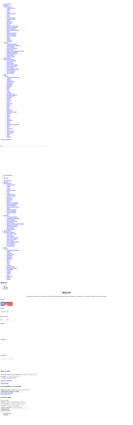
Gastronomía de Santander (13, 45)
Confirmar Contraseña (6, 407)
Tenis (8, 130)
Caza (8, 91)
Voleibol (9, 137)
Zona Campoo (10, 63)
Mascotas (3, 349)
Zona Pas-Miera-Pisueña (13, 69)
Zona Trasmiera (10, 73)
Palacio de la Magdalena (13, 26)
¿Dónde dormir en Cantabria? (8, 359)
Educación (3, 352)
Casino (8, 9)
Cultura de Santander (12, 44)
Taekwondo (10, 128)
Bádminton (9, 82)
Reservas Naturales (11, 35)
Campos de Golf (11, 8)
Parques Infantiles (11, 28)
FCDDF (9, 98)
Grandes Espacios (11, 19)
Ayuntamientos (7, 58)
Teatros (8, 38)
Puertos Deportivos (11, 34)
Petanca (9, 119)
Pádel (8, 114)
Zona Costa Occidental (12, 64)
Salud (2, 346)
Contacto (3, 328)
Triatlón (9, 134)
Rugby (8, 123)
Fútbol (8, 99)
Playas (8, 31)
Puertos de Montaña (11, 33)
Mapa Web (3, 332)
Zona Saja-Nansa (11, 70)
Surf (8, 127)
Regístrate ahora (5, 409)
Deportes (6, 76)
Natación (9, 113)
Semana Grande (11, 56)
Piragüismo (9, 120)
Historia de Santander (12, 48)
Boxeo (8, 89)
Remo (8, 121)
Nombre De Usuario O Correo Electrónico (11, 374)
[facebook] (2, 304)
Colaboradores (4, 333)
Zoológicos (9, 41)
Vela (8, 135)
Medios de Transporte (6, 344)
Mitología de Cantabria (12, 52)
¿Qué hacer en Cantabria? (7, 364)
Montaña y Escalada (12, 112)
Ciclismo (9, 92)
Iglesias (8, 20)
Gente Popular (10, 49)
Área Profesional (8, 175)
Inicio (5, 286)
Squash (8, 125)
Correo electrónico (5, 403)
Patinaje (9, 116)
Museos (9, 24)
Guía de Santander (5, 366)
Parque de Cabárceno (12, 27)
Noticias (3, 335)
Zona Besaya (10, 62)
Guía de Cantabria (5, 368)
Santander (6, 42)
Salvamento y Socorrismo (13, 124)
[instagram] (6, 304)
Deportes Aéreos (11, 94)
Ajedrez (9, 78)
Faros (8, 15)
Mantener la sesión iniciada (9, 378)
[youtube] (10, 304)
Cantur (2, 345)
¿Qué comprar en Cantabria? (8, 361)
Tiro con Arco (10, 132)
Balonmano (9, 85)
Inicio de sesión (7, 413)
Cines (5, 74)
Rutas (8, 37)
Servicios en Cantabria (6, 362)
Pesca (8, 117)
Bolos (8, 88)
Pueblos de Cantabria (9, 59)
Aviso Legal (4, 329)
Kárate (8, 109)
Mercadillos (9, 22)
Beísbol (8, 87)
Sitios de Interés (7, 6)
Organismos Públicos (12, 53)
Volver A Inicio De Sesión (7, 393)
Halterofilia (9, 103)
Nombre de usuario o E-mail (7, 389)
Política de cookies (5, 331)
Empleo (2, 348)
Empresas (6, 5)
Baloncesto (9, 84)
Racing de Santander (6, 351)
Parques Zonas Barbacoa (13, 30)
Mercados (9, 23)
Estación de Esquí (11, 13)
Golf (8, 102)
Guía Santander (7, 4)
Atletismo (9, 80)
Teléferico (9, 40)
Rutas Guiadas (10, 55)
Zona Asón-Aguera (11, 60)
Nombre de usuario (5, 402)
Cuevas (8, 12)
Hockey (9, 106)
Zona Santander (10, 71)
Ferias (8, 16)
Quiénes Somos (4, 326)
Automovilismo (10, 81)
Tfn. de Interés (4, 342)
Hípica (8, 105)
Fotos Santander (11, 46)
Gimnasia (9, 100)
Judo (8, 107)
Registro (6, 178)
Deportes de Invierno (12, 95)
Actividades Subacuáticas (13, 77)
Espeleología (10, 96)
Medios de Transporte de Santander (15, 51)
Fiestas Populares (11, 17)
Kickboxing (10, 110)
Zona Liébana (10, 67)
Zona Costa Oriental (12, 66)
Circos (8, 10)
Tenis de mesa (10, 131)
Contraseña (3, 376)
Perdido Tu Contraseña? (6, 380)
